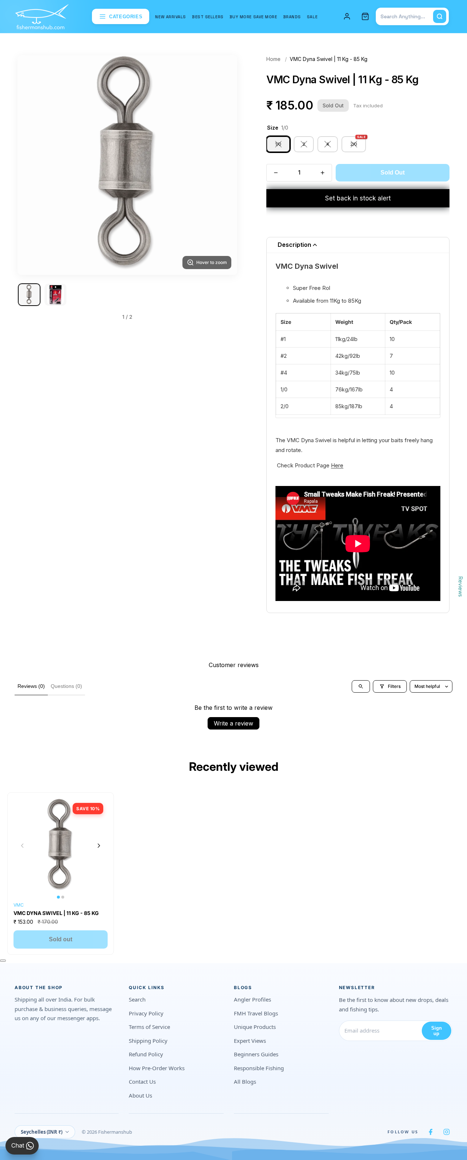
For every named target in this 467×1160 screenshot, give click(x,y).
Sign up (436, 1030)
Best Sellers (208, 16)
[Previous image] (22, 845)
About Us (140, 1095)
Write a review (233, 723)
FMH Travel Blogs (256, 1013)
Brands (292, 16)
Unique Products (255, 1026)
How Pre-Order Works (157, 1068)
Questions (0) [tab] (66, 686)
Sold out (60, 939)
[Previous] (32, 165)
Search (137, 999)
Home (273, 59)
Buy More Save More (253, 16)
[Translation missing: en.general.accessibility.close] (3, 961)
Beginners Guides (256, 1054)
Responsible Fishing (259, 1068)
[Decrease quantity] (276, 172)
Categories (126, 16)
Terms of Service (149, 1026)
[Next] (222, 165)
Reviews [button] (461, 586)
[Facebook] (430, 1132)
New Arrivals (170, 16)
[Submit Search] (439, 16)
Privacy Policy (146, 1013)
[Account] (347, 16)
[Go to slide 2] (55, 295)
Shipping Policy (148, 1040)
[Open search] (361, 686)
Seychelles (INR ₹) (41, 1132)
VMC (18, 905)
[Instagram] (446, 1132)
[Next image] (99, 845)
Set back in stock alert (358, 198)
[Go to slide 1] (29, 295)
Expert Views (250, 1040)
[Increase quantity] (322, 172)
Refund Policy (146, 1054)
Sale (312, 16)
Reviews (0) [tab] (31, 686)
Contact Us (142, 1081)
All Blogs (245, 1081)
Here (337, 465)
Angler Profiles (252, 999)
